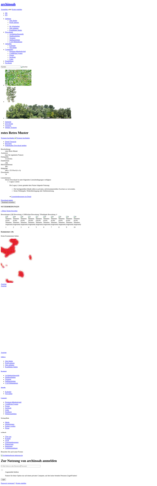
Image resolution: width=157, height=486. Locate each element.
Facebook (8, 63)
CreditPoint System (15, 53)
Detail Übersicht (10, 142)
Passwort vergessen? (8, 483)
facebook (12, 57)
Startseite (8, 122)
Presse (7, 428)
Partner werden (10, 426)
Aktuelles (8, 44)
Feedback (8, 412)
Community (9, 49)
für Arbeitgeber (14, 26)
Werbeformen (9, 424)
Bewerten (8, 144)
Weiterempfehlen (11, 414)
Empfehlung (9, 61)
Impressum (8, 446)
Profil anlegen (14, 22)
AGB (7, 440)
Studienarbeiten (14, 36)
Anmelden (4, 9)
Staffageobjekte (14, 40)
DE (6, 13)
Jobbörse (8, 19)
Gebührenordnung (11, 448)
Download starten (7, 200)
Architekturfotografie (16, 34)
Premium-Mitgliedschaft (17, 51)
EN (6, 15)
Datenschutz (9, 444)
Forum (11, 55)
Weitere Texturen (11, 127)
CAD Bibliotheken (15, 42)
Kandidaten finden (15, 30)
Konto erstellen (17, 9)
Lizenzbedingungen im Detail (21, 197)
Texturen (12, 38)
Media (7, 422)
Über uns (8, 437)
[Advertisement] (9, 319)
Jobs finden (13, 21)
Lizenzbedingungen (11, 442)
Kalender (12, 46)
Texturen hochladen (8, 138)
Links (11, 59)
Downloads (9, 32)
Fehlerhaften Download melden (15, 145)
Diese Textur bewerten (9, 211)
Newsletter (13, 47)
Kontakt (8, 438)
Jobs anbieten (13, 28)
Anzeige (4, 284)
